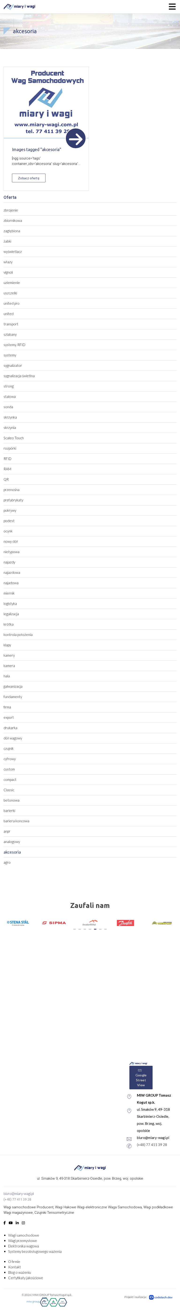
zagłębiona (12, 231)
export (9, 717)
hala (7, 676)
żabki (7, 241)
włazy (8, 262)
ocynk (8, 531)
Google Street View (141, 1080)
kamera (9, 665)
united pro (11, 303)
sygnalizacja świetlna (19, 376)
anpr (7, 831)
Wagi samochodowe (23, 1235)
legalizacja (11, 614)
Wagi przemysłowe (22, 1240)
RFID (7, 458)
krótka (9, 624)
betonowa (11, 800)
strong (9, 386)
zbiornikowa (13, 220)
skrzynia (10, 427)
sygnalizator (13, 365)
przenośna (11, 489)
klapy (7, 645)
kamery (9, 655)
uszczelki (10, 293)
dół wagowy (13, 738)
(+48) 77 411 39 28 (152, 1144)
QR (6, 479)
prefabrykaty (13, 500)
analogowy (12, 841)
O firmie (14, 1261)
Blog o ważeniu (19, 1272)
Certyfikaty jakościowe (25, 1278)
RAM (7, 469)
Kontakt (14, 1267)
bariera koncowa (16, 821)
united (9, 314)
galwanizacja (13, 686)
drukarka (10, 728)
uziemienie (12, 282)
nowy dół (11, 541)
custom (9, 769)
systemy (10, 355)
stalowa (10, 396)
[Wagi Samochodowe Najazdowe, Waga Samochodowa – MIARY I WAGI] (19, 6)
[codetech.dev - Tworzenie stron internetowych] (161, 1297)
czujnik (9, 748)
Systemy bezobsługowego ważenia (35, 1251)
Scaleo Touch (14, 438)
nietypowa (11, 552)
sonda (8, 407)
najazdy (9, 562)
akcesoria (12, 852)
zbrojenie (11, 210)
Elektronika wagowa (23, 1246)
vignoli (8, 272)
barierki (9, 810)
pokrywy (10, 510)
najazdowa (12, 572)
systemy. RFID (14, 345)
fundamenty (13, 697)
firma (7, 707)
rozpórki (10, 448)
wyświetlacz (13, 251)
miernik (9, 593)
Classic (9, 790)
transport (11, 324)
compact (10, 779)
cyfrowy (10, 759)
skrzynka (10, 417)
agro (7, 862)
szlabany (10, 334)
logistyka (10, 603)
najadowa (11, 583)
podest (9, 521)
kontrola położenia (18, 634)
